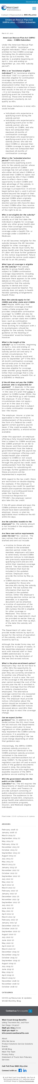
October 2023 (8, 850)
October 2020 (8, 928)
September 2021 (9, 902)
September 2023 (9, 853)
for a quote (17, 1011)
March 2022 (7, 888)
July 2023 (6, 859)
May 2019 (6, 972)
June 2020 (6, 940)
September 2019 (9, 961)
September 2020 (9, 931)
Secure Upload (31, 2)
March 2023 (7, 864)
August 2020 (7, 934)
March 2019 (7, 978)
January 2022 (8, 894)
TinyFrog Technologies (26, 1081)
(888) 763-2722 (20, 1066)
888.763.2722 (30, 15)
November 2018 (9, 984)
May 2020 (6, 943)
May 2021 (6, 911)
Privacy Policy (8, 1054)
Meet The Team (8, 1052)
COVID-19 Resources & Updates (23, 816)
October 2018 (8, 987)
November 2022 (9, 870)
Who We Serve (8, 1041)
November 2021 (9, 899)
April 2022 (6, 885)
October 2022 (8, 873)
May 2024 (6, 841)
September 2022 (9, 876)
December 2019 (9, 952)
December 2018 (9, 981)
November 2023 (9, 847)
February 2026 (8, 830)
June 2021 (6, 908)
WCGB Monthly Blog (11, 1001)
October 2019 (8, 958)
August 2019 (7, 963)
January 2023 (8, 867)
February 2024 (8, 844)
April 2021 (6, 914)
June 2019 (6, 969)
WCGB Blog (7, 1049)
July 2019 (6, 966)
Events (5, 1046)
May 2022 (6, 882)
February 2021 (8, 920)
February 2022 (8, 891)
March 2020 (7, 949)
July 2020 (6, 937)
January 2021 (8, 923)
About (4, 1038)
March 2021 (7, 917)
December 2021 (9, 896)
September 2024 (9, 838)
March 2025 (7, 835)
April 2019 (6, 975)
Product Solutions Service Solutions (17, 1044)
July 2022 (6, 879)
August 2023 (7, 856)
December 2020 (9, 926)
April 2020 (6, 946)
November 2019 (9, 955)
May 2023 (6, 862)
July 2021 (6, 905)
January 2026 (8, 832)
